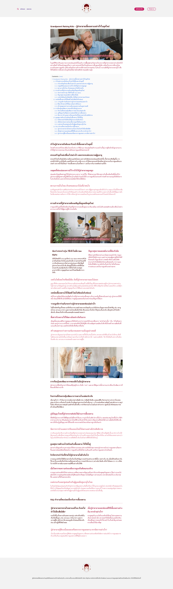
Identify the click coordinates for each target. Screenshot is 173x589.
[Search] (18, 9)
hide (61, 76)
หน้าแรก (22, 9)
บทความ (29, 9)
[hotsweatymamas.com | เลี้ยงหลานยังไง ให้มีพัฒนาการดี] (86, 8)
